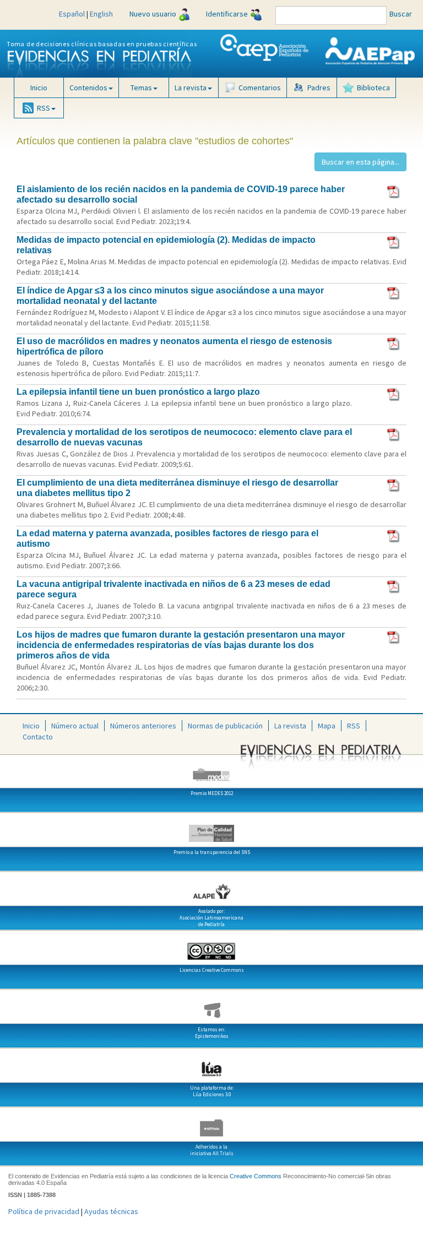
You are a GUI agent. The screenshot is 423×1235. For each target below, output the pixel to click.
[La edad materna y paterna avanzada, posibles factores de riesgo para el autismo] (394, 535)
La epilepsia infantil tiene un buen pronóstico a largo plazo (138, 391)
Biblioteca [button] (373, 88)
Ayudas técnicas (111, 1211)
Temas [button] (141, 88)
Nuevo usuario (152, 14)
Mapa (326, 726)
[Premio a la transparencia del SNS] (211, 829)
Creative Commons (255, 1176)
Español (72, 14)
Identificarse (227, 14)
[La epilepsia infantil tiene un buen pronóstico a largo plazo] (394, 393)
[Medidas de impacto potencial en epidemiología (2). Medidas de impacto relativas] (394, 241)
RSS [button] (43, 108)
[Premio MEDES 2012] (211, 770)
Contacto (38, 737)
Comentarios (259, 88)
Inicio (38, 88)
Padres (318, 88)
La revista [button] (191, 88)
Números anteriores (143, 726)
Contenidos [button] (88, 88)
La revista (290, 726)
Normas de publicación (225, 726)
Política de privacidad (43, 1211)
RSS (353, 726)
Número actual (75, 726)
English (101, 14)
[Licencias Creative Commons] (211, 947)
